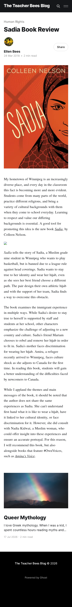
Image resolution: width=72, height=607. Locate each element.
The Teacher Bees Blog (27, 6)
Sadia (59, 228)
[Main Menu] (66, 6)
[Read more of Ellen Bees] (9, 42)
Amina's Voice (25, 456)
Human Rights (14, 22)
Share (61, 47)
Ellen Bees (12, 51)
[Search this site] (58, 6)
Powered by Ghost (36, 577)
